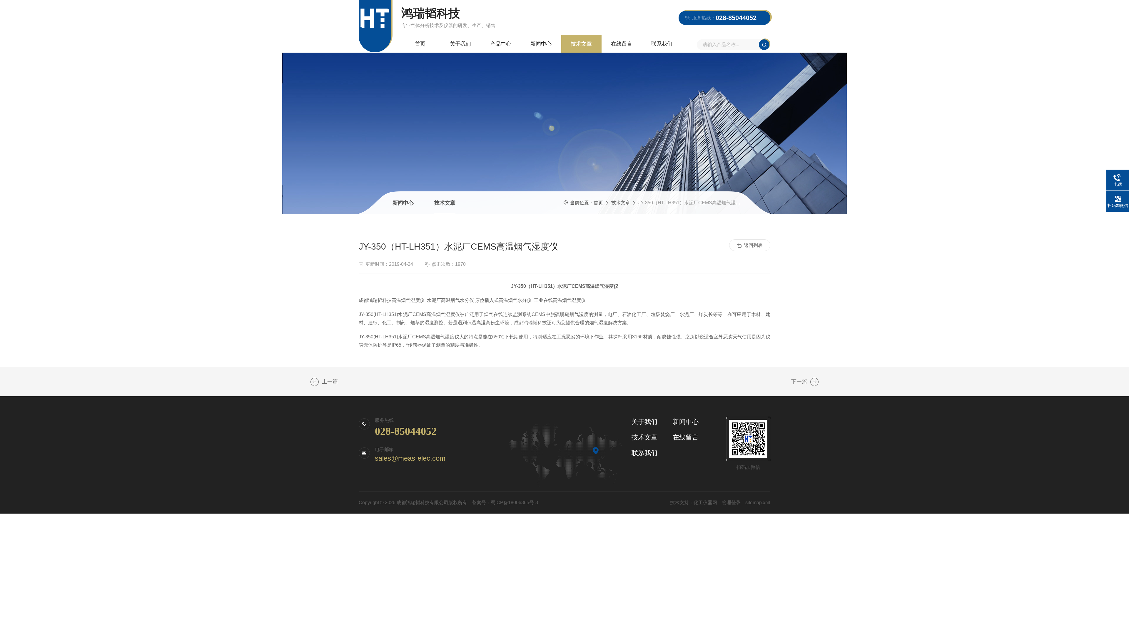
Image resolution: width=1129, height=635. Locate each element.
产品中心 (500, 44)
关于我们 (460, 44)
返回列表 (753, 245)
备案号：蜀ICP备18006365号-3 (505, 502)
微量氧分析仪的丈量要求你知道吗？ (314, 381)
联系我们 (661, 44)
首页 (420, 44)
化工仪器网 (705, 502)
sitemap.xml (757, 502)
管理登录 (731, 502)
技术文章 (581, 44)
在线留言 (621, 44)
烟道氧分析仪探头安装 (814, 381)
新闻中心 (541, 44)
